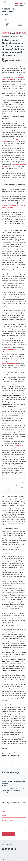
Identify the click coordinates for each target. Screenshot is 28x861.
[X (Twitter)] (6, 849)
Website (4, 815)
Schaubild (4, 205)
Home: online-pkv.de (6, 32)
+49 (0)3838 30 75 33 (7, 844)
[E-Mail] (15, 849)
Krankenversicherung (9, 60)
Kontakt (8, 852)
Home (3, 852)
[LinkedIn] (12, 849)
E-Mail (4, 811)
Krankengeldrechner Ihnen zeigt (10, 363)
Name (4, 807)
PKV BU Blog (15, 32)
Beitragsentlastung (7, 762)
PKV (20, 762)
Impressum (21, 852)
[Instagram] (9, 849)
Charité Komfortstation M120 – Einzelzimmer (13, 776)
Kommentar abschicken (8, 834)
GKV (8, 33)
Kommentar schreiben (7, 820)
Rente (4, 765)
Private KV (17, 60)
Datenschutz (14, 852)
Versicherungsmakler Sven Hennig (9, 11)
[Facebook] (3, 849)
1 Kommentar (5, 61)
